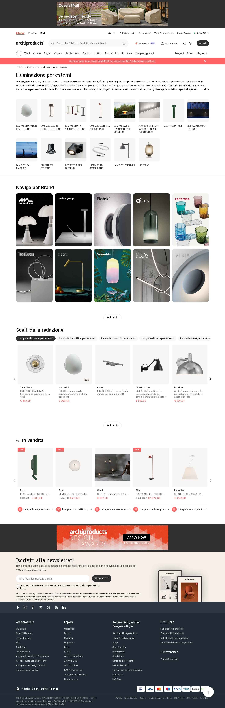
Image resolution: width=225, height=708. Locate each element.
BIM (42, 32)
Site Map (204, 698)
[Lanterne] (149, 149)
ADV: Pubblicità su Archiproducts (177, 642)
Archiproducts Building (75, 674)
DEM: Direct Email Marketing (175, 638)
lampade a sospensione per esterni (133, 85)
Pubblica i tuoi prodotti (172, 629)
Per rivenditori (145, 33)
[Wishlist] (185, 43)
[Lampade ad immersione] (100, 149)
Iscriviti (104, 578)
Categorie (69, 629)
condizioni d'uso (52, 594)
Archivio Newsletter (74, 656)
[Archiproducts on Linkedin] (63, 607)
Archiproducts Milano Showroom (32, 656)
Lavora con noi (23, 651)
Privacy (119, 698)
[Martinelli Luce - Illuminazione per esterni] (34, 219)
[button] (111, 33)
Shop (115, 642)
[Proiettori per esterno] (75, 149)
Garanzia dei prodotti (122, 661)
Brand (67, 633)
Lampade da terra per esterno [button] (158, 338)
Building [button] (32, 32)
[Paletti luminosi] (173, 110)
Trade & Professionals (164, 33)
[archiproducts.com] (30, 43)
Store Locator (119, 647)
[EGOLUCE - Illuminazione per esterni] (34, 275)
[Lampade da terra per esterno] (100, 110)
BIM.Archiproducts (73, 670)
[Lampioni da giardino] (27, 149)
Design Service (184, 33)
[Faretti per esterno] (51, 149)
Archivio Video (71, 665)
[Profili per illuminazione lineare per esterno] (149, 110)
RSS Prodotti (192, 698)
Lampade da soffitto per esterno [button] (77, 338)
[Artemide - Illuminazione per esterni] (112, 275)
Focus (67, 651)
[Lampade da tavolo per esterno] (75, 110)
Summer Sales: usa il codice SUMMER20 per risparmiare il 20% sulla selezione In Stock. (112, 61)
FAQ (18, 642)
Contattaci (21, 647)
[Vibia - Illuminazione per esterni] (190, 275)
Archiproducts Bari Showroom (31, 661)
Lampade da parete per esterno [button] (36, 338)
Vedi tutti (112, 317)
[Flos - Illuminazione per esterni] (151, 275)
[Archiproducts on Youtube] (56, 607)
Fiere (66, 647)
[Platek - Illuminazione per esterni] (112, 219)
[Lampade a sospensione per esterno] (124, 110)
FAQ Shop (117, 679)
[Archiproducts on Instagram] (26, 607)
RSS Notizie (179, 698)
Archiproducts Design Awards (30, 665)
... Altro (205, 89)
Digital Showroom (169, 659)
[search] (52, 43)
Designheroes (71, 679)
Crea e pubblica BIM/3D (172, 633)
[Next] (210, 379)
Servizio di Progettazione (125, 633)
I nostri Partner (23, 638)
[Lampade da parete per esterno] (27, 110)
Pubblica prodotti (127, 33)
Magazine (69, 642)
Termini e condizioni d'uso (160, 698)
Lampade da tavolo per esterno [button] (118, 338)
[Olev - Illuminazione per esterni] (151, 219)
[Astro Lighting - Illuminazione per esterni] (73, 275)
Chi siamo (21, 629)
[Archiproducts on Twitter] (41, 607)
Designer (68, 638)
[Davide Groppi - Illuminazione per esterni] (73, 219)
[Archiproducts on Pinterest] (33, 607)
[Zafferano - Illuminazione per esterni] (190, 219)
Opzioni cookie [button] (130, 698)
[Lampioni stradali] (124, 149)
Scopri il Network (24, 633)
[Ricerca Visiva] (124, 43)
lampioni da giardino (95, 85)
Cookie (142, 698)
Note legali (117, 674)
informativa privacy (70, 594)
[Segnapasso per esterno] (198, 110)
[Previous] (14, 379)
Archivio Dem (70, 661)
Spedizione (118, 656)
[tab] (115, 33)
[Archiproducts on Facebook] (19, 607)
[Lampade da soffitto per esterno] (51, 110)
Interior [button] (20, 32)
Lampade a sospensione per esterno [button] (200, 338)
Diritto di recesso (120, 665)
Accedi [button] (202, 43)
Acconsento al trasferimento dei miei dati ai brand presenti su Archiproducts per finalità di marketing (58, 586)
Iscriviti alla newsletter (27, 670)
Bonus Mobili (118, 651)
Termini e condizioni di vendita (127, 670)
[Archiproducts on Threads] (49, 607)
